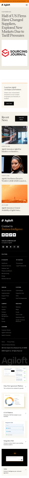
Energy (3, 276)
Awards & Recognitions (5, 315)
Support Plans (5, 295)
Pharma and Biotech (7, 271)
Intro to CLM (19, 314)
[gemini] (10, 246)
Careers (4, 309)
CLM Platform (19, 290)
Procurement (19, 263)
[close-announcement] (28, 1)
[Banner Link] (14, 1)
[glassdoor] (10, 235)
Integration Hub (20, 293)
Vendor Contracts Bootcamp (20, 320)
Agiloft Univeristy (6, 335)
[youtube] (14, 235)
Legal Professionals (21, 265)
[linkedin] (3, 235)
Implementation (6, 293)
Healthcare (4, 263)
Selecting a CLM (20, 317)
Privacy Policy (10, 341)
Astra (17, 295)
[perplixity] (18, 246)
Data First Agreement (21, 298)
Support (4, 298)
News (3, 319)
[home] (7, 5)
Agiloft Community (6, 332)
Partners (4, 312)
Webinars (18, 307)
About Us (4, 307)
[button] (27, 5)
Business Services (6, 278)
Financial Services (6, 265)
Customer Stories (6, 330)
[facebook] (7, 235)
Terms (3, 341)
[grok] (14, 246)
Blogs (17, 309)
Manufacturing (5, 273)
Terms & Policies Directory (8, 344)
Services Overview (6, 290)
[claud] (7, 246)
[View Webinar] (14, 139)
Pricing (3, 321)
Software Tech (5, 268)
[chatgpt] (3, 246)
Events (17, 312)
